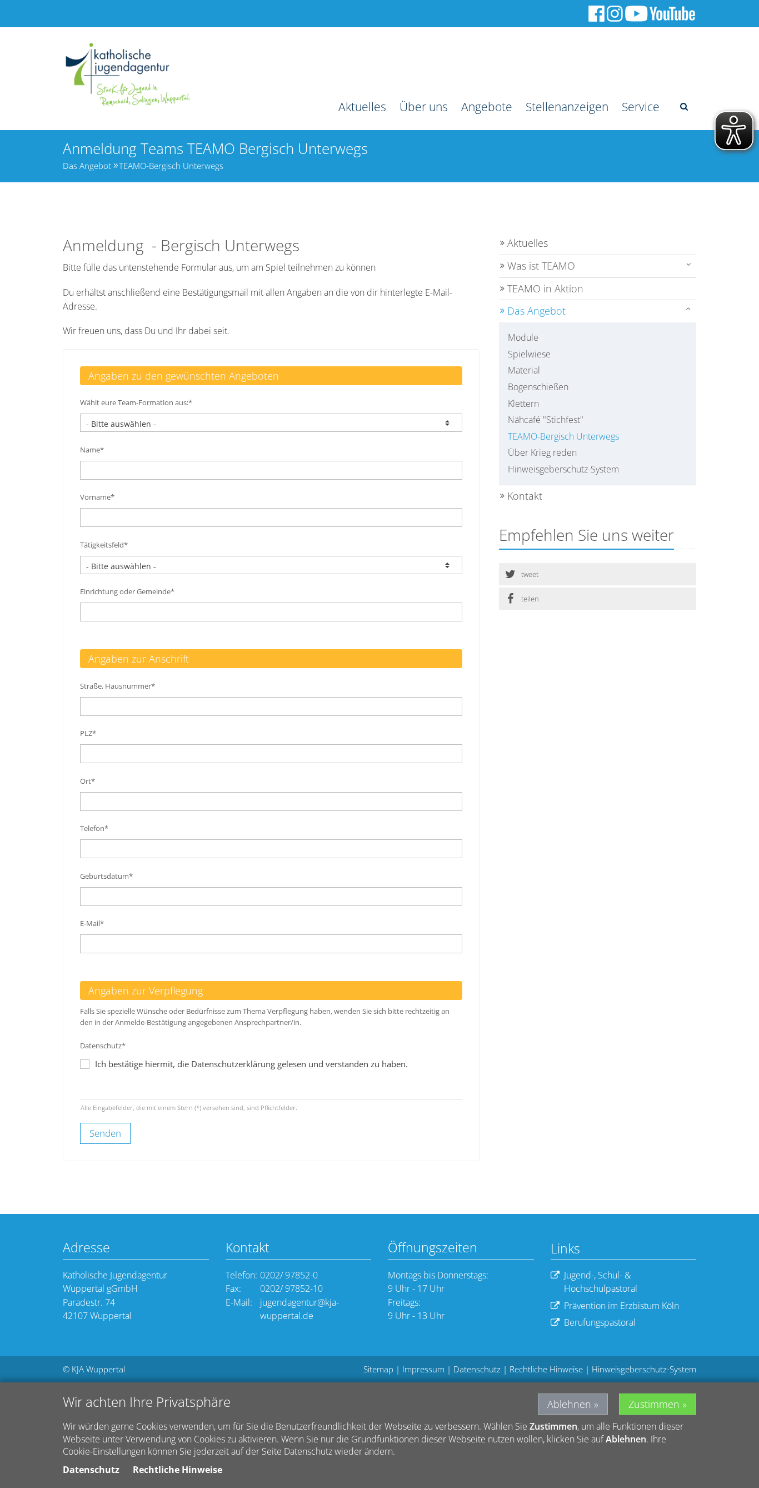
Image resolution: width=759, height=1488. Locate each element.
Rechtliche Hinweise (546, 1369)
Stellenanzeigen (567, 107)
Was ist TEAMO (541, 265)
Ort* (87, 781)
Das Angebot (87, 165)
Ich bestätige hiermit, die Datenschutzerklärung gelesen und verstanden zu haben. (251, 1063)
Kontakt (524, 495)
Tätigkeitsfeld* (104, 545)
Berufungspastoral (600, 1322)
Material (524, 370)
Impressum (423, 1369)
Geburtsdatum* (106, 876)
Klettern (523, 403)
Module (523, 337)
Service (641, 107)
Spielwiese (529, 354)
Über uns (424, 107)
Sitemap (378, 1369)
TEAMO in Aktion (545, 288)
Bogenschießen (538, 387)
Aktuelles (362, 107)
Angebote (486, 107)
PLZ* (88, 733)
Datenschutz (477, 1369)
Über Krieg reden (542, 452)
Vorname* (97, 497)
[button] (597, 574)
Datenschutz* (103, 1046)
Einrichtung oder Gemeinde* (127, 591)
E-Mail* (92, 923)
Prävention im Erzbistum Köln (621, 1306)
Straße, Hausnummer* (117, 686)
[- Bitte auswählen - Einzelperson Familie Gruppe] (271, 423)
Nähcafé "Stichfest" (545, 420)
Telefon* (94, 828)
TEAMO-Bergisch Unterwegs (171, 165)
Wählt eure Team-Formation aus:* (136, 402)
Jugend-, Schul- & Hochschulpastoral (600, 1282)
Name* (92, 450)
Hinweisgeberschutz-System (563, 469)
